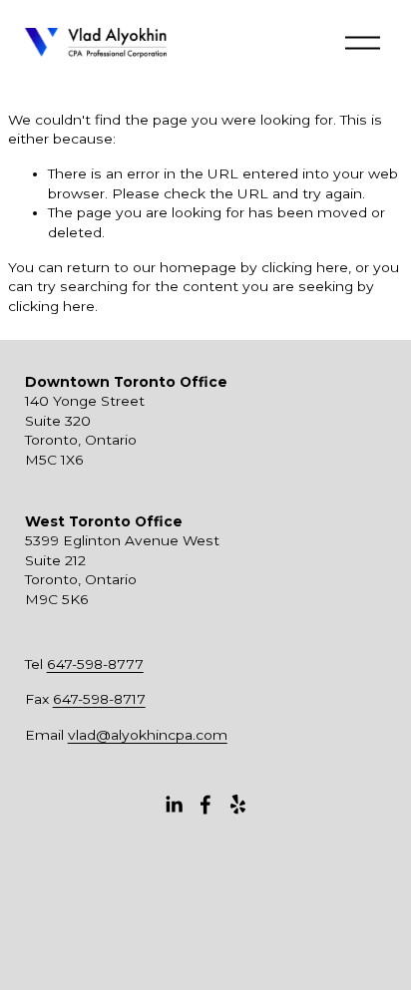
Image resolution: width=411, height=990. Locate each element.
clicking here (304, 267)
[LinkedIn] (174, 805)
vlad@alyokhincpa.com (147, 735)
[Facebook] (205, 805)
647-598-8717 (99, 699)
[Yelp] (237, 805)
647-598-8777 (95, 664)
